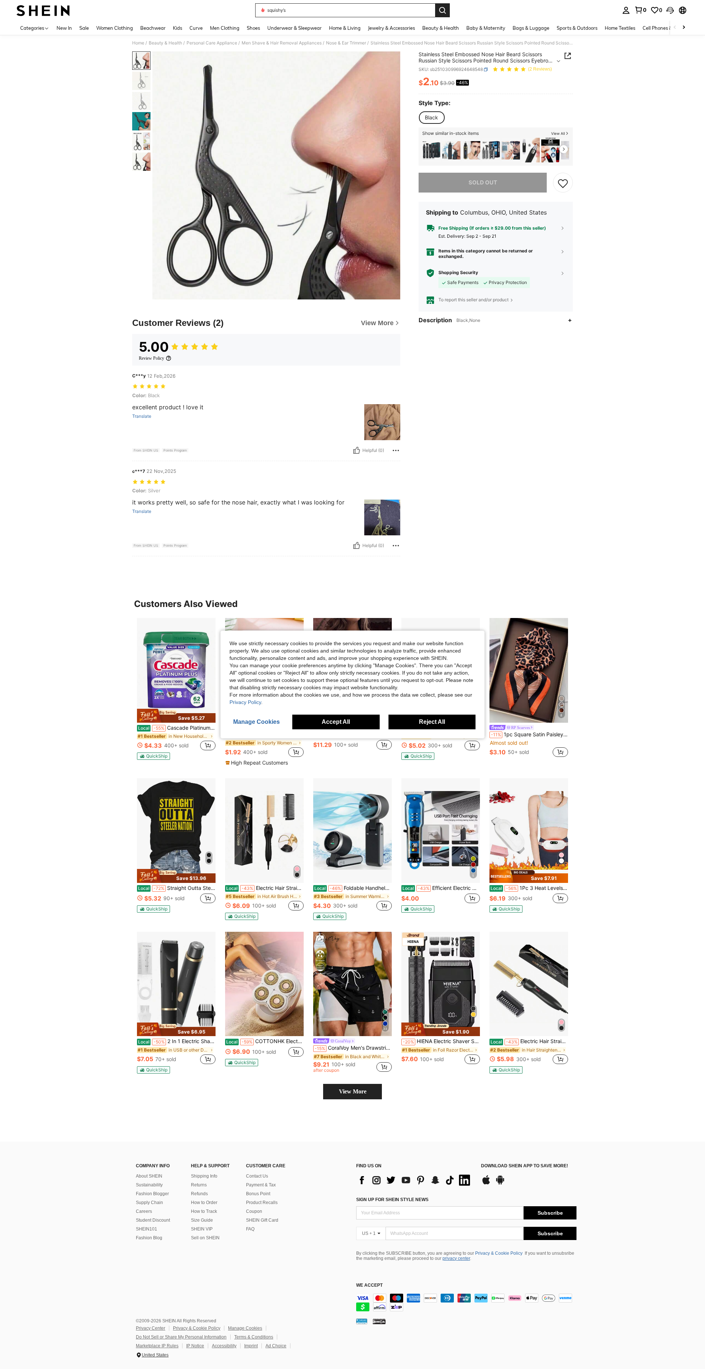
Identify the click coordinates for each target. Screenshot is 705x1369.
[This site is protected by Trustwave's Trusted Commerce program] (361, 1321)
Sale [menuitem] (84, 28)
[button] (670, 10)
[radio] (431, 117)
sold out (483, 182)
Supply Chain (149, 1202)
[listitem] (431, 150)
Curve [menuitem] (196, 28)
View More (352, 1091)
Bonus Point (258, 1193)
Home (138, 43)
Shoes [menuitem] (253, 28)
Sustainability (149, 1184)
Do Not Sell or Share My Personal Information (181, 1337)
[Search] (442, 10)
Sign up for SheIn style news (392, 1199)
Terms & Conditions (253, 1337)
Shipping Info (204, 1176)
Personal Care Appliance (212, 43)
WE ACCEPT (369, 1285)
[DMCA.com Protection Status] (379, 1321)
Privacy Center (150, 1328)
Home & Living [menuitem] (345, 28)
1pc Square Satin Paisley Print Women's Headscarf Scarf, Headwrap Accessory (529, 734)
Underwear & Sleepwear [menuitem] (294, 28)
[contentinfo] (466, 1302)
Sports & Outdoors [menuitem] (577, 28)
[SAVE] (563, 183)
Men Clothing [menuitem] (224, 28)
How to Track (204, 1211)
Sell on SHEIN (205, 1237)
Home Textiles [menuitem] (620, 28)
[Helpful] (356, 450)
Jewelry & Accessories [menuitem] (391, 28)
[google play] (500, 1183)
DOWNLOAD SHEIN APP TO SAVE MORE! (524, 1166)
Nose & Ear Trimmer (346, 43)
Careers (144, 1211)
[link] (640, 10)
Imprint (251, 1345)
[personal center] (626, 10)
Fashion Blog (149, 1237)
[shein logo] (43, 10)
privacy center (456, 1258)
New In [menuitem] (64, 28)
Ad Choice (275, 1345)
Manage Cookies (245, 1328)
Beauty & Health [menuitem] (440, 28)
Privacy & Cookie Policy (499, 1253)
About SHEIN (149, 1176)
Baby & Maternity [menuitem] (485, 28)
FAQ (250, 1229)
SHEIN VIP (202, 1229)
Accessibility (224, 1345)
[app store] (486, 1183)
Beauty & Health (165, 43)
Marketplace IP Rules (157, 1345)
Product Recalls (262, 1202)
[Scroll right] (683, 28)
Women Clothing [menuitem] (114, 28)
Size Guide (202, 1220)
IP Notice (195, 1345)
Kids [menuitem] (177, 28)
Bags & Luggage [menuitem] (531, 28)
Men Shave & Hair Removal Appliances (282, 43)
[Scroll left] (674, 28)
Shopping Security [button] (458, 272)
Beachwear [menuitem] (153, 28)
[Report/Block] (395, 450)
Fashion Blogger (152, 1193)
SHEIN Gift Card (262, 1220)
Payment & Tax (261, 1184)
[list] (415, 1180)
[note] (176, 716)
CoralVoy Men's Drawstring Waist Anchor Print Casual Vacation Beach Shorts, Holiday (353, 1048)
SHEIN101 (146, 1229)
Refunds (199, 1193)
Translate (141, 416)
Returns (199, 1184)
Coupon (254, 1211)
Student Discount (153, 1220)
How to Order (204, 1202)
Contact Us (257, 1176)
